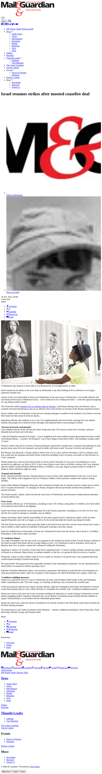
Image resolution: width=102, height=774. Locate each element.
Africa (9, 686)
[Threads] (8, 24)
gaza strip (10, 642)
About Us (10, 762)
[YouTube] (17, 24)
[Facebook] (2, 24)
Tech (8, 698)
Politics (4, 705)
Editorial (10, 719)
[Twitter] (13, 24)
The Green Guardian (9, 725)
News (4, 678)
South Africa (11, 684)
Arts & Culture (7, 728)
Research (10, 760)
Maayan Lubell (12, 292)
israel (8, 647)
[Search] (9, 21)
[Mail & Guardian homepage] (51, 9)
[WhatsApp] (15, 24)
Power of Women (13, 739)
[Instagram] (4, 24)
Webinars (10, 741)
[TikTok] (11, 24)
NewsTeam (35, 767)
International (11, 688)
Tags (3, 670)
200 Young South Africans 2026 (14, 672)
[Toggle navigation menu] (3, 18)
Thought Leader (12, 713)
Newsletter (10, 757)
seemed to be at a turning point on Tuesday (38, 406)
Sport (8, 700)
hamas (9, 645)
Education (10, 691)
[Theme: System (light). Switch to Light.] (4, 21)
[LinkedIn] (6, 24)
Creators (8, 670)
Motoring (10, 696)
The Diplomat (12, 721)
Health (9, 693)
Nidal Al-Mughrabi (14, 195)
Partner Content (7, 746)
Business (4, 707)
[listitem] (6, 668)
